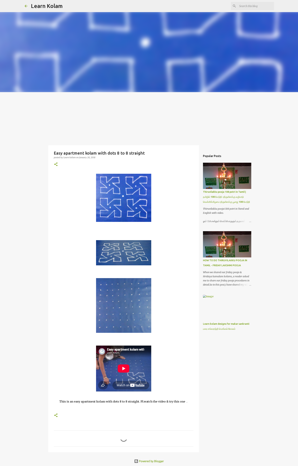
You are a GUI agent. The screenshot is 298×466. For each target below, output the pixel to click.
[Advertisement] (149, 118)
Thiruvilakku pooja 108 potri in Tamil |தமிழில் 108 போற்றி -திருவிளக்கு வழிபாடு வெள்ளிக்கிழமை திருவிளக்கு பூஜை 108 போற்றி (226, 196)
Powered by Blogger (151, 461)
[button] (56, 164)
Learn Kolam (47, 6)
